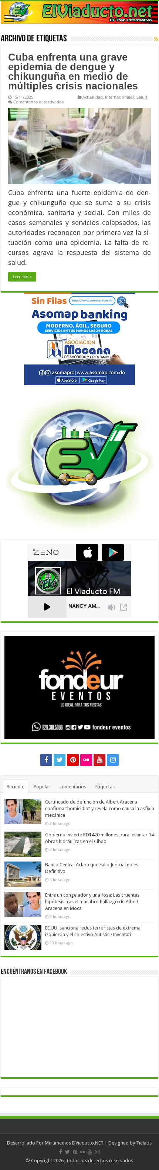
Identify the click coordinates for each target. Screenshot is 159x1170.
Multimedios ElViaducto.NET (74, 1143)
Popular (42, 786)
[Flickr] (86, 760)
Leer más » (22, 276)
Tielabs (144, 1143)
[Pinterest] (73, 760)
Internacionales (119, 97)
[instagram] (113, 760)
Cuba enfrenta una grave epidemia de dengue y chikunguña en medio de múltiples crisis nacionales (73, 72)
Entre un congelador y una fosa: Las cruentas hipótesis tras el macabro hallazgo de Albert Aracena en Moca (92, 901)
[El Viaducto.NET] (79, 12)
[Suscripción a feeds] (156, 39)
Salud (141, 97)
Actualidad (92, 97)
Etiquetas (105, 786)
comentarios (73, 786)
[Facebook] (46, 760)
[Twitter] (59, 760)
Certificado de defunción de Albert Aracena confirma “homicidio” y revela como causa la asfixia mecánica (99, 808)
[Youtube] (99, 760)
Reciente (15, 786)
